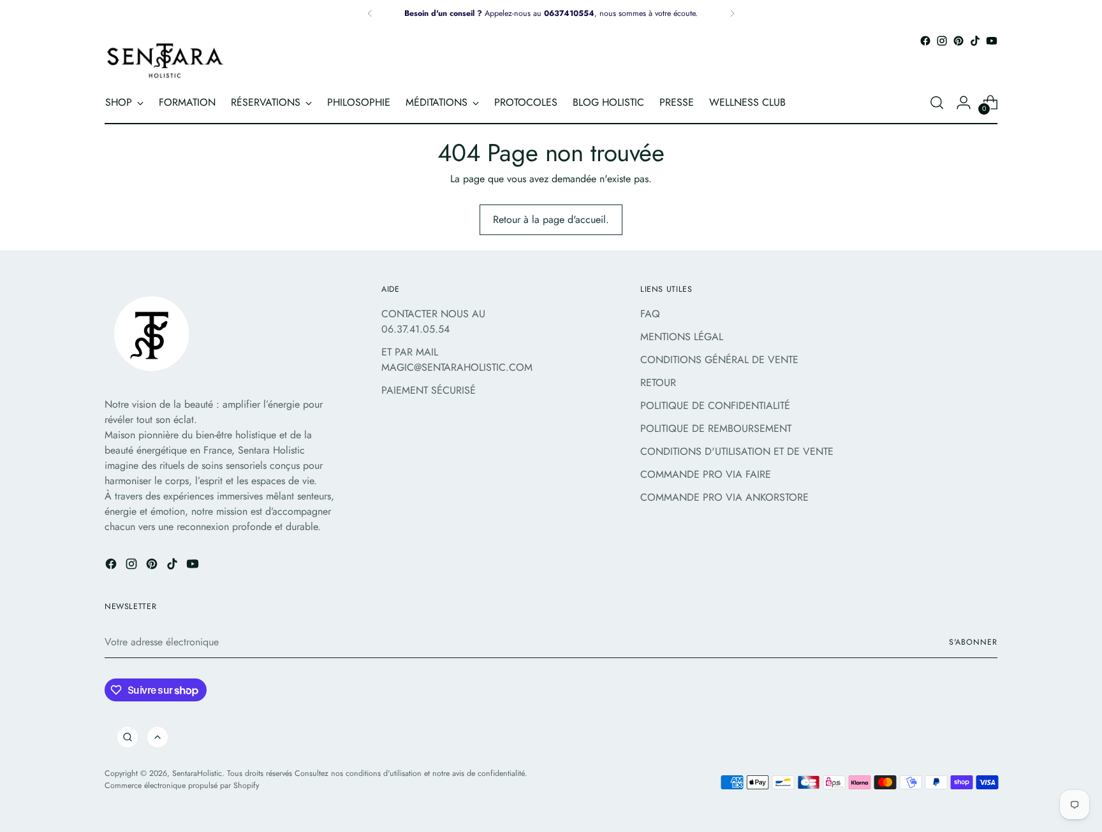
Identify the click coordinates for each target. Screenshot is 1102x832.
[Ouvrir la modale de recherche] (937, 102)
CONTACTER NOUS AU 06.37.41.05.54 (433, 321)
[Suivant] (732, 13)
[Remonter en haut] (157, 737)
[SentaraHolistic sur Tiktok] (975, 41)
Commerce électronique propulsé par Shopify (182, 785)
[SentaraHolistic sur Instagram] (942, 41)
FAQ (650, 313)
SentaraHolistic (197, 773)
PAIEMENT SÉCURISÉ (428, 390)
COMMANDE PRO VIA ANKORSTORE (724, 497)
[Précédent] (370, 13)
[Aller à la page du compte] (963, 102)
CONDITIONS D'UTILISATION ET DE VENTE (737, 451)
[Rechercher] (127, 737)
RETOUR (658, 382)
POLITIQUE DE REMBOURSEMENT (715, 428)
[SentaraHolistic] (165, 60)
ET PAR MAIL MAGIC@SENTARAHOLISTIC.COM (457, 360)
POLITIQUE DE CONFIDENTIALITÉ (715, 405)
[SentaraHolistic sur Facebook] (925, 41)
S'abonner (973, 642)
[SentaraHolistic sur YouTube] (991, 41)
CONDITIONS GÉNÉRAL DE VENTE (719, 359)
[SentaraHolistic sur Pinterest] (958, 41)
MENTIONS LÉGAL (681, 336)
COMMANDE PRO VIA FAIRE (705, 474)
